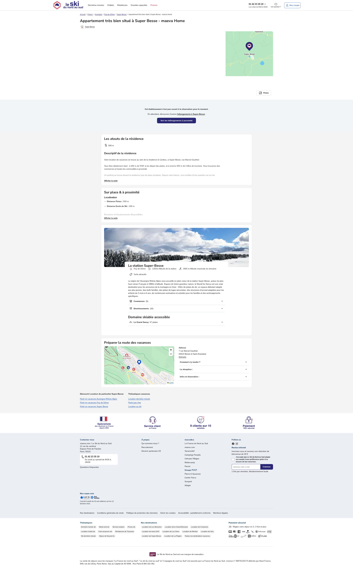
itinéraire (182, 357)
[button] (139, 362)
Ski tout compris (118, 527)
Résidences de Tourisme (124, 531)
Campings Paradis (193, 455)
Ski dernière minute (88, 536)
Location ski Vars (207, 531)
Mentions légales (220, 513)
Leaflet (171, 383)
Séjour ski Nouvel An (107, 536)
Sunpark (188, 481)
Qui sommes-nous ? (150, 443)
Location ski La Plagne (172, 536)
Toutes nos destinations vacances (197, 536)
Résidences (122, 5)
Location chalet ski (88, 531)
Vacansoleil (189, 451)
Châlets (110, 5)
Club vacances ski (105, 531)
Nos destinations (87, 513)
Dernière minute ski (88, 527)
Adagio (188, 485)
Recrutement (147, 447)
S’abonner (267, 467)
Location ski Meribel (190, 531)
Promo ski (131, 527)
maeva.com (190, 447)
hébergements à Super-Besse (191, 114)
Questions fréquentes (89, 467)
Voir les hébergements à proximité (176, 120)
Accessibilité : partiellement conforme (194, 513)
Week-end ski (104, 527)
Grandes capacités (139, 5)
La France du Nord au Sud (196, 443)
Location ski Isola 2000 (150, 531)
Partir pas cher (134, 402)
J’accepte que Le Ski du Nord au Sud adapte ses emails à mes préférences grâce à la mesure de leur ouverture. (253, 459)
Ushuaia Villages (192, 458)
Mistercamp (190, 462)
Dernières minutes (96, 5)
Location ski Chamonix (199, 527)
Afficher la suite (110, 181)
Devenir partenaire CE (151, 451)
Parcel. (188, 466)
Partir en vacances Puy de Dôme (94, 402)
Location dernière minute (139, 399)
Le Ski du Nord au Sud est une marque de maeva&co (180, 554)
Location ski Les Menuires (152, 527)
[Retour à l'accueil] (68, 5)
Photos (266, 93)
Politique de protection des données (142, 513)
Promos (153, 5)
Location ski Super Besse (151, 536)
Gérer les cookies (168, 513)
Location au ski (134, 406)
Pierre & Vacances (193, 474)
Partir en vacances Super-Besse (94, 406)
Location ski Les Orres (171, 531)
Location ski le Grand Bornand (176, 527)
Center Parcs (190, 477)
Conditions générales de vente (110, 513)
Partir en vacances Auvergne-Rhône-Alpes (98, 399)
